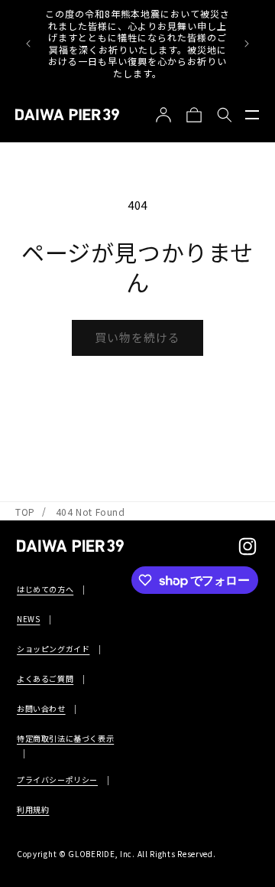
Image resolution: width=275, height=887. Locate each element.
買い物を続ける (137, 337)
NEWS (28, 618)
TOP (25, 511)
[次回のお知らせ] (247, 43)
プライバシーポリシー (57, 779)
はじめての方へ (45, 589)
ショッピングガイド (53, 648)
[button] (252, 114)
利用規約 (33, 809)
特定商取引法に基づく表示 (65, 738)
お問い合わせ (41, 708)
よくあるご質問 (45, 678)
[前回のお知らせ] (28, 43)
